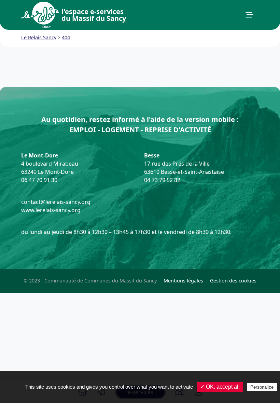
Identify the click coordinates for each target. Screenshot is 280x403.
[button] (249, 15)
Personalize (262, 387)
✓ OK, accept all (220, 387)
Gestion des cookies (233, 280)
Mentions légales (183, 280)
